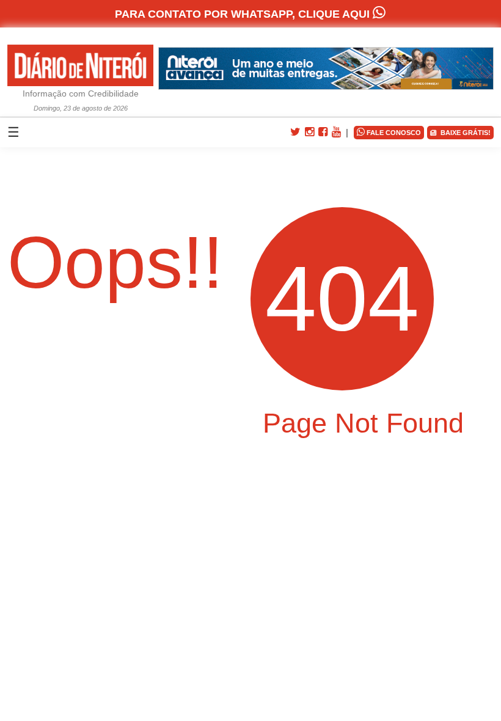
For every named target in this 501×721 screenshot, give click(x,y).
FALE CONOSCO (389, 131)
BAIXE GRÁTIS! (464, 132)
